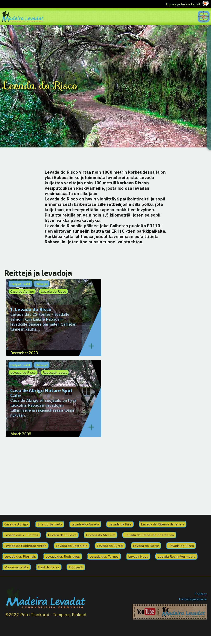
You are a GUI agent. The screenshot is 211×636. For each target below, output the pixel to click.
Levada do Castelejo (71, 546)
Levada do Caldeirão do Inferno (149, 535)
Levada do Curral (110, 546)
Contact (201, 594)
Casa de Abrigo (22, 291)
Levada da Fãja (120, 524)
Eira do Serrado (50, 524)
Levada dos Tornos (104, 556)
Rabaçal (42, 284)
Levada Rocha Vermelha (176, 556)
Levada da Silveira (62, 535)
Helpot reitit (20, 284)
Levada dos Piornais (20, 556)
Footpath (76, 567)
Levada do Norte (146, 546)
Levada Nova (138, 556)
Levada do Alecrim (100, 535)
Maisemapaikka (16, 567)
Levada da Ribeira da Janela (162, 524)
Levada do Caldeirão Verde (25, 546)
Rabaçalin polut (55, 372)
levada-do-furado (85, 524)
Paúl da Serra (48, 567)
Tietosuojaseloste (193, 599)
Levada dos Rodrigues (62, 556)
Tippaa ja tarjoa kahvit (183, 4)
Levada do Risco (53, 291)
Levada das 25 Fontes (21, 535)
